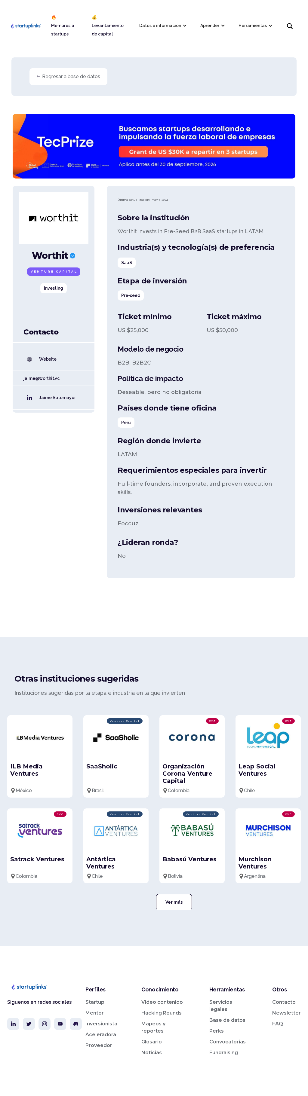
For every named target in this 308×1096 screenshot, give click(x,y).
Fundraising (223, 1052)
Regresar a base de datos (71, 76)
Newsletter (286, 1013)
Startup (94, 1002)
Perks (216, 1031)
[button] (162, 25)
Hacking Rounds (161, 1013)
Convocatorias (227, 1042)
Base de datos (227, 1020)
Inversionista (101, 1024)
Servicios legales (220, 1005)
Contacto (284, 1002)
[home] (25, 25)
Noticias (151, 1052)
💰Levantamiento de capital (108, 25)
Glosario (151, 1042)
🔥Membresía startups (62, 25)
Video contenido (162, 1002)
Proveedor (98, 1045)
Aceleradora (100, 1034)
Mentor (94, 1013)
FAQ (277, 1024)
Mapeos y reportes (153, 1027)
